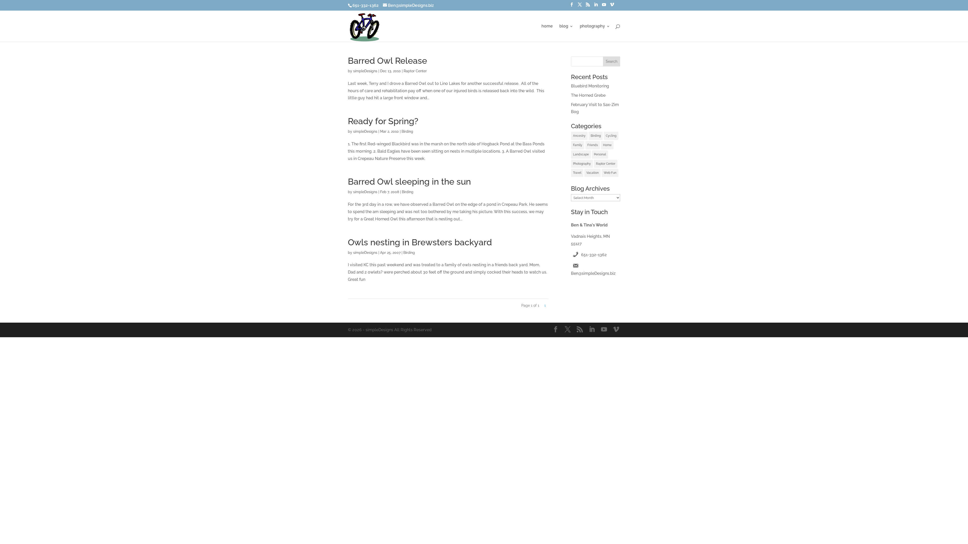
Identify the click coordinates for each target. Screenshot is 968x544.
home (547, 26)
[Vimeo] (612, 6)
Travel (577, 173)
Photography (582, 163)
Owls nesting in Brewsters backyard (420, 242)
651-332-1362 (594, 254)
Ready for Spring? (383, 121)
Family (577, 145)
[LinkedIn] (596, 6)
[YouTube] (604, 6)
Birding (407, 131)
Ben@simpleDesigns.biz (593, 273)
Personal (600, 154)
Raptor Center (415, 71)
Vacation (592, 173)
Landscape (581, 154)
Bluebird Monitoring (590, 86)
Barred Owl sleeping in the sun (409, 182)
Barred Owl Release (387, 61)
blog (563, 26)
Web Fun (610, 173)
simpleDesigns (365, 71)
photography (592, 26)
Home (607, 145)
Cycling (611, 136)
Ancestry (579, 136)
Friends (592, 145)
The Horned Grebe (588, 95)
